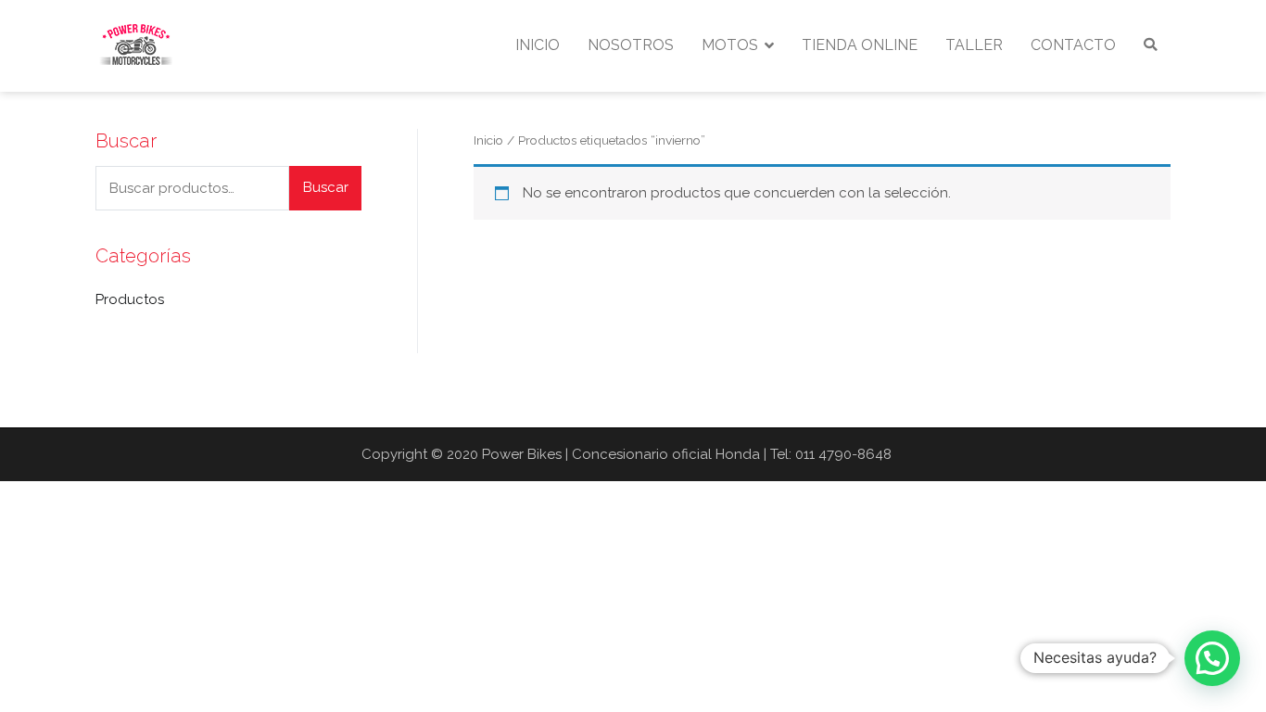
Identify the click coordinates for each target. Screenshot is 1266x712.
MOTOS (730, 45)
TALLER (974, 45)
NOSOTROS (631, 45)
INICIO (537, 45)
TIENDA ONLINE (860, 45)
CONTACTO (1073, 45)
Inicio (488, 140)
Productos (129, 299)
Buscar (325, 187)
